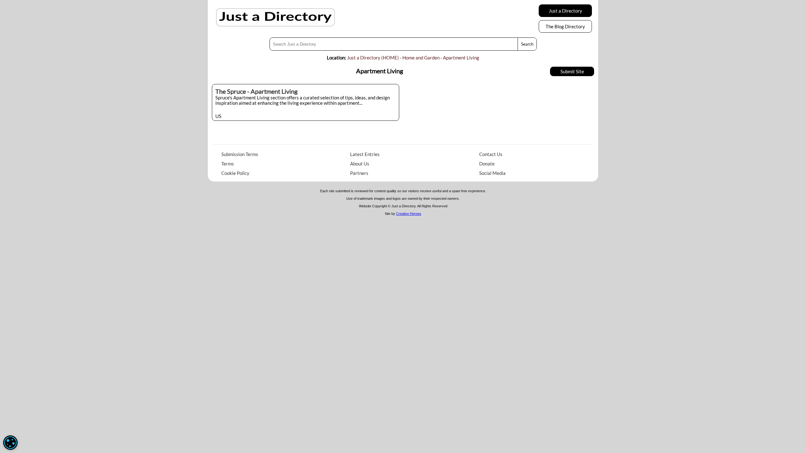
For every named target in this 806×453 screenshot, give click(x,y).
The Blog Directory (565, 26)
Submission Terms (239, 154)
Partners (359, 173)
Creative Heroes (408, 213)
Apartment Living (461, 57)
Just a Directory (565, 11)
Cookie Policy (235, 173)
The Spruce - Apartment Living (256, 91)
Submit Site (572, 71)
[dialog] (10, 442)
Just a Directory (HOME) (373, 57)
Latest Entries (365, 154)
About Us (359, 163)
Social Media (492, 173)
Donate (487, 163)
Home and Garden (421, 57)
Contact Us (490, 154)
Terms (227, 163)
